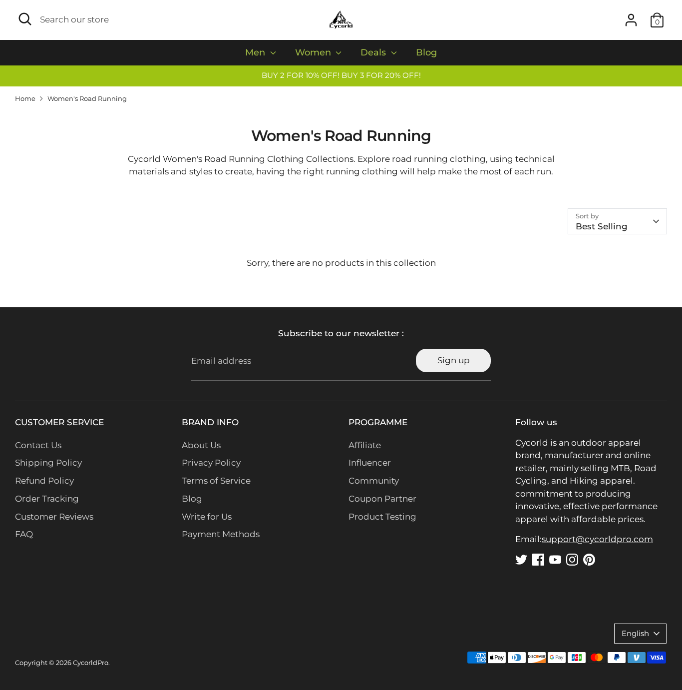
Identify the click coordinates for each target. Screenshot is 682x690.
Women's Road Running (87, 98)
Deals (374, 52)
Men (256, 52)
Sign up (453, 360)
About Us (201, 445)
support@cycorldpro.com (597, 539)
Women (314, 52)
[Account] (631, 20)
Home (25, 98)
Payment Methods (221, 534)
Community (373, 481)
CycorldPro (90, 663)
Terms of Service (216, 481)
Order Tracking (47, 499)
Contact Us (38, 445)
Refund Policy (44, 481)
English (635, 633)
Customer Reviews (54, 517)
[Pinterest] (589, 560)
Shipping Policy (48, 463)
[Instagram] (572, 560)
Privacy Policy (211, 463)
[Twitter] (521, 560)
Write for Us (207, 517)
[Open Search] (25, 19)
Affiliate (364, 445)
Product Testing (382, 517)
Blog (426, 52)
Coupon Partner (382, 499)
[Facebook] (538, 560)
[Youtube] (555, 560)
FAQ (24, 534)
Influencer (369, 463)
